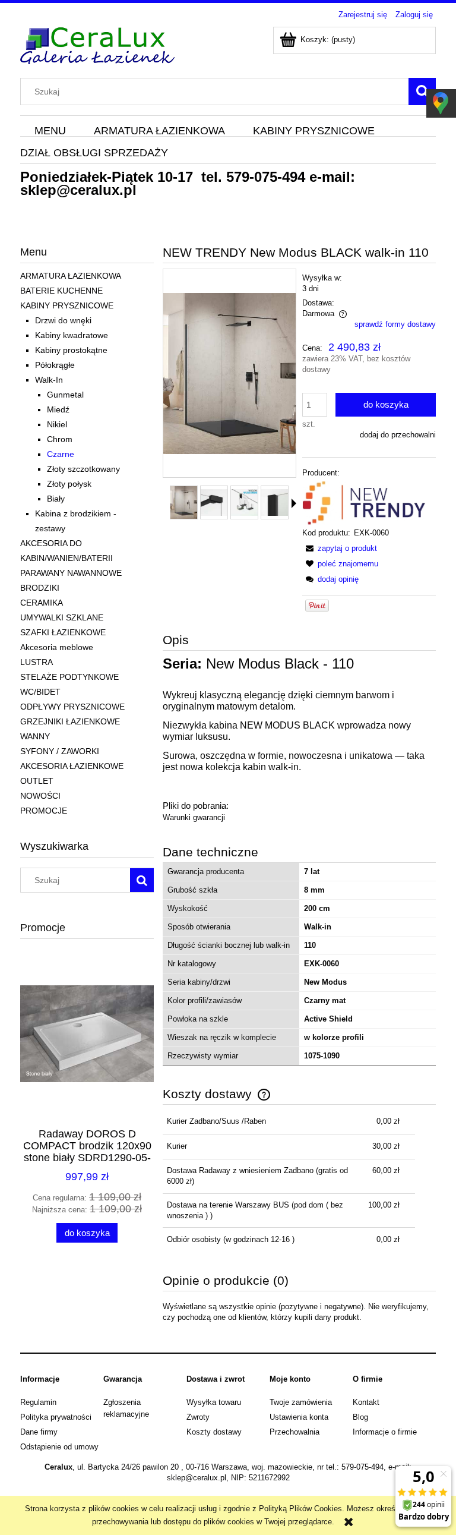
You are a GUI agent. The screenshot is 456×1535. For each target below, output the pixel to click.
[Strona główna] (97, 44)
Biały (56, 498)
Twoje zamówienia (301, 1402)
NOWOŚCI (40, 795)
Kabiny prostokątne (71, 350)
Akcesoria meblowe (56, 647)
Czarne (60, 454)
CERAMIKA (41, 602)
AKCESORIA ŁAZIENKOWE (72, 766)
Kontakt (366, 1402)
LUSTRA (36, 662)
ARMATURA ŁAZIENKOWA (70, 275)
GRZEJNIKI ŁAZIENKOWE (70, 721)
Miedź (58, 409)
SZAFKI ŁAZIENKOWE (63, 632)
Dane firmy (39, 1431)
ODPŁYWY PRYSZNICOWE (72, 706)
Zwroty (198, 1417)
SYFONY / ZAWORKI (59, 751)
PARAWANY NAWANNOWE (71, 573)
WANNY (35, 736)
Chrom (59, 439)
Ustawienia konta (299, 1417)
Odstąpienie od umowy (59, 1446)
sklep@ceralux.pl (78, 190)
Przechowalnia (294, 1431)
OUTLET (36, 781)
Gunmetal (65, 394)
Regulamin (38, 1402)
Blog (360, 1417)
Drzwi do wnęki (63, 320)
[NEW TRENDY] (364, 502)
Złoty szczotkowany (83, 469)
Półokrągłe (55, 365)
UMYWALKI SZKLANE (61, 617)
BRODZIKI (39, 587)
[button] (294, 503)
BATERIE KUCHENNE (61, 290)
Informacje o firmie (385, 1431)
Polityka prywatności (55, 1417)
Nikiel (57, 424)
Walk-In (49, 379)
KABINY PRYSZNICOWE (66, 305)
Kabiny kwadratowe (71, 335)
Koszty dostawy (214, 1431)
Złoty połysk (69, 483)
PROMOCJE (43, 810)
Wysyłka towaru (213, 1402)
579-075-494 (265, 177)
